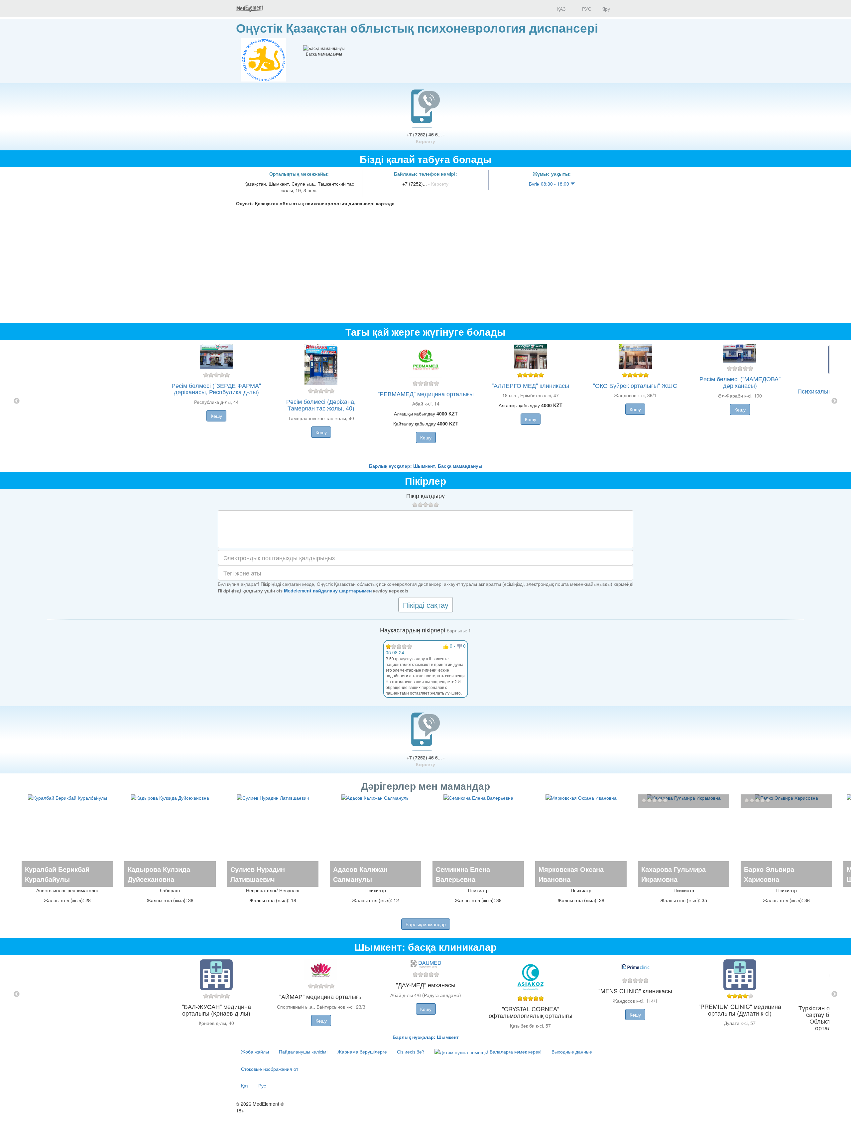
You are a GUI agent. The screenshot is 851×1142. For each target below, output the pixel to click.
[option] (425, 401)
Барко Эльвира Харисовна (769, 874)
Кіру (605, 8)
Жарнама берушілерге (362, 1051)
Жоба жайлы (255, 1051)
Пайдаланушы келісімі (303, 1051)
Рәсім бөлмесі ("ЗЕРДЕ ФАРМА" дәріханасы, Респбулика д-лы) (216, 388)
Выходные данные (571, 1051)
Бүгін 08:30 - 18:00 (549, 183)
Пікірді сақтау (425, 604)
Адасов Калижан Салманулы (360, 874)
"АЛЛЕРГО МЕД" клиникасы (530, 385)
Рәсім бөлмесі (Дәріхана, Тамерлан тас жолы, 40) (321, 404)
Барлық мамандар (426, 924)
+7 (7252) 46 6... (426, 137)
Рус (262, 1085)
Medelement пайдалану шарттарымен (328, 590)
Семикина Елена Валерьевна (463, 874)
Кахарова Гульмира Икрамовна (673, 874)
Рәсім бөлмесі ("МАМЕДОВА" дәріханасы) (740, 382)
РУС (586, 8)
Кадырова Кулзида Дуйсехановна (159, 874)
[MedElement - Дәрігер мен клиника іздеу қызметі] (249, 8)
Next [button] (834, 401)
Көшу (216, 415)
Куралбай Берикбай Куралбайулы (57, 874)
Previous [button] (16, 401)
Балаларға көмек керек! (515, 1051)
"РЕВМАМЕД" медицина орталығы (426, 393)
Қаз (244, 1085)
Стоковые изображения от (269, 1068)
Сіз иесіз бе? (411, 1051)
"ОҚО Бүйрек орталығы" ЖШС (635, 385)
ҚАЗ (560, 8)
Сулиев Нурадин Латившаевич (257, 874)
